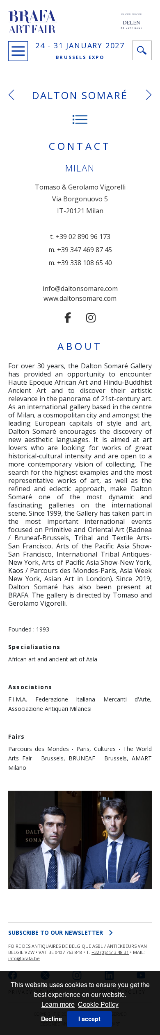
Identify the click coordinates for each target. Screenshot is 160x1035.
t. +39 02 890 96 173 (80, 236)
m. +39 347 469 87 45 (80, 249)
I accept (89, 1019)
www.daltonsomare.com (80, 298)
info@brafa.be (24, 958)
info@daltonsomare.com (80, 288)
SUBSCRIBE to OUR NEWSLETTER (55, 932)
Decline (51, 1019)
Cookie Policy (98, 1004)
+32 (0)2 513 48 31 (110, 952)
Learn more (58, 1004)
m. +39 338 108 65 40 (80, 262)
